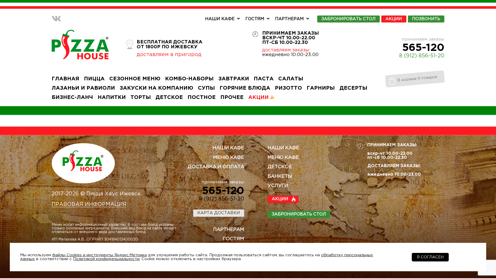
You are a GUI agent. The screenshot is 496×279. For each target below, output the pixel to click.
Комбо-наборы (189, 78)
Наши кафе (220, 19)
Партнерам (289, 19)
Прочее (232, 97)
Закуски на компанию (156, 88)
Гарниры (321, 88)
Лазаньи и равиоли (83, 88)
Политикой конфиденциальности (106, 259)
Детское (169, 97)
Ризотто (288, 88)
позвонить (426, 19)
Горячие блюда (245, 88)
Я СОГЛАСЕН (430, 257)
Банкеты (280, 176)
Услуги (278, 186)
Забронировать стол (299, 214)
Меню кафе (228, 158)
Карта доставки (218, 213)
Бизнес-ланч (72, 97)
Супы (206, 88)
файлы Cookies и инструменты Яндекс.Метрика (99, 255)
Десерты (353, 88)
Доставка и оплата (216, 167)
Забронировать (348, 19)
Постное (202, 97)
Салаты (290, 78)
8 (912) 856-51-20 (421, 55)
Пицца (94, 78)
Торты (140, 97)
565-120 (423, 47)
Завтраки (233, 78)
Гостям (254, 19)
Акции (393, 19)
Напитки (112, 97)
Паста (264, 78)
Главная (65, 78)
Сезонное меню (134, 78)
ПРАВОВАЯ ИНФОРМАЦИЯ (89, 204)
